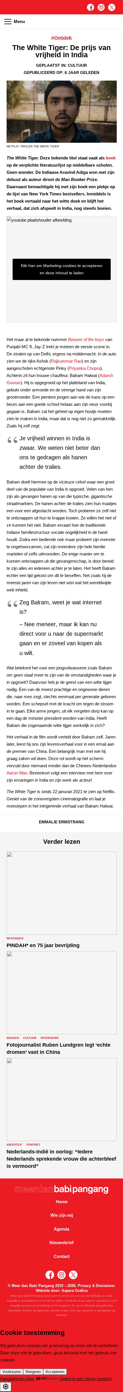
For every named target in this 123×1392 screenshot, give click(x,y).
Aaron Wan (17, 772)
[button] (115, 21)
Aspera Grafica (74, 1290)
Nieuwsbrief (61, 1242)
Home (62, 1201)
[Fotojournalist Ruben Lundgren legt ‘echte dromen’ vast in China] (62, 1003)
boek (111, 157)
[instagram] (101, 7)
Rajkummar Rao (66, 361)
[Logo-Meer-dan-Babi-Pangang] (62, 1189)
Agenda (61, 1229)
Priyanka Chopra (84, 368)
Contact (62, 1256)
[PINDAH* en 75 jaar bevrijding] (62, 900)
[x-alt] (111, 7)
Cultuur (77, 65)
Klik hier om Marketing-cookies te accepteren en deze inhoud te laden (61, 269)
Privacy (84, 1286)
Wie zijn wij (61, 1215)
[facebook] (90, 7)
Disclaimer (105, 1286)
